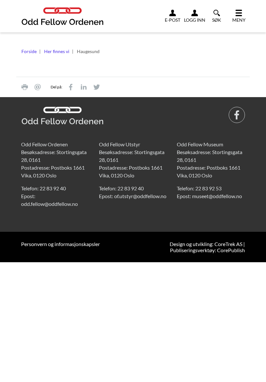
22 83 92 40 (53, 188)
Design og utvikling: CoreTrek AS (206, 244)
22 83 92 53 (208, 188)
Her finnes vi (56, 51)
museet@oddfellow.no (217, 196)
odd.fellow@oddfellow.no (49, 204)
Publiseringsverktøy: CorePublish (207, 250)
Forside (29, 51)
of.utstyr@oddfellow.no (140, 196)
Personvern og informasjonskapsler (60, 244)
